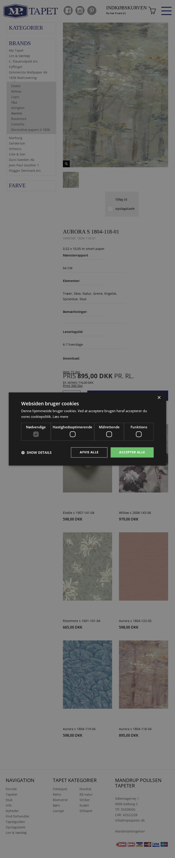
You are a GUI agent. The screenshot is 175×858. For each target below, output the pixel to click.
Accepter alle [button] (132, 452)
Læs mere (60, 416)
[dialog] (87, 428)
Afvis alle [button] (89, 452)
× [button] (159, 397)
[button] (36, 452)
